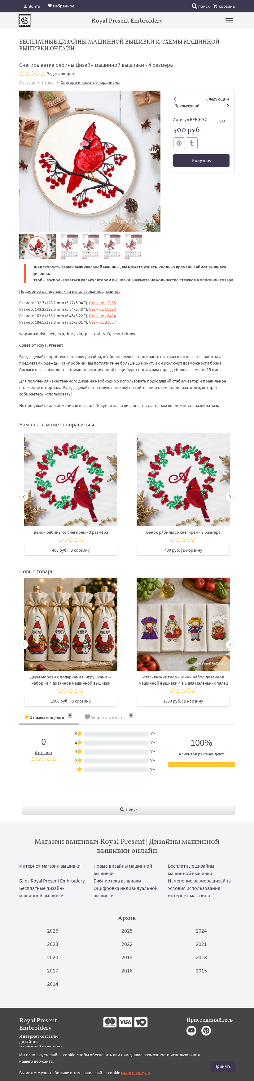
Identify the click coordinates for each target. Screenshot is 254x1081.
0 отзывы (43, 752)
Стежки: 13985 (102, 303)
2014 (52, 983)
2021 (201, 943)
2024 (201, 930)
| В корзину (71, 550)
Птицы (48, 82)
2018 (201, 957)
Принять (222, 1066)
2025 (127, 930)
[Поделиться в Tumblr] (192, 143)
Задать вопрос (61, 73)
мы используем (135, 1072)
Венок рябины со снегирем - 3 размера (71, 532)
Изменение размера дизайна (199, 881)
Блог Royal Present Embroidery (52, 881)
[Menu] (229, 20)
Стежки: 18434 (102, 315)
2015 (201, 970)
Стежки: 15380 (102, 309)
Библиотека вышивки (117, 881)
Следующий (217, 99)
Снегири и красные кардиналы (90, 82)
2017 (52, 970)
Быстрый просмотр (71, 482)
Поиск (131, 809)
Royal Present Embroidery (127, 20)
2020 (52, 957)
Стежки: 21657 (102, 322)
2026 (52, 930)
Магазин (27, 82)
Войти (34, 6)
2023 (52, 943)
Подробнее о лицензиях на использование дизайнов (69, 291)
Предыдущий (186, 105)
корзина (226, 6)
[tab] (49, 718)
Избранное (63, 5)
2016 (127, 970)
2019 (127, 957)
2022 (127, 943)
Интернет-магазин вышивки (50, 866)
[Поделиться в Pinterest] (179, 143)
